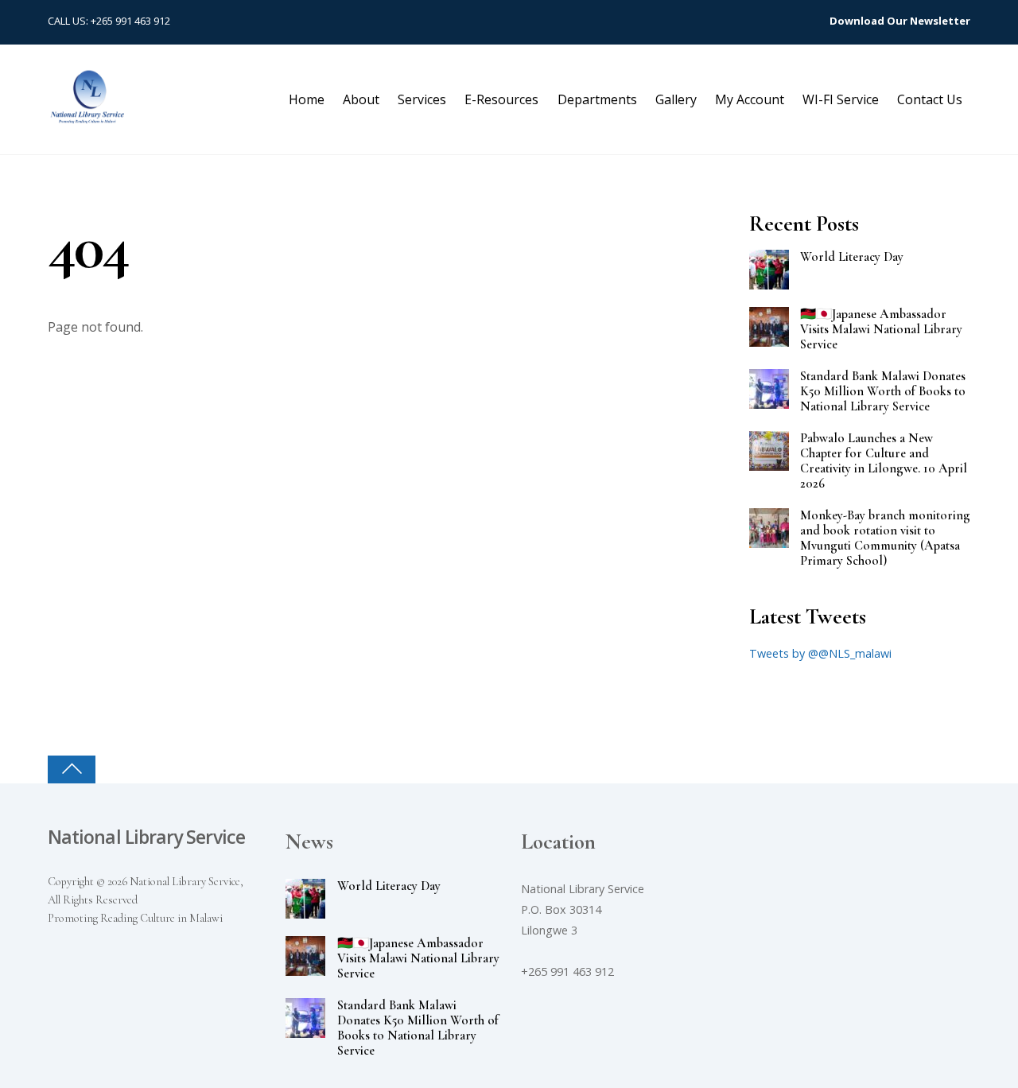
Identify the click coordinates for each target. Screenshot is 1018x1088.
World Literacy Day (851, 257)
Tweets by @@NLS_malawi (820, 653)
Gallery (676, 99)
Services (422, 99)
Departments (597, 99)
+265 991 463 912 (130, 21)
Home (306, 99)
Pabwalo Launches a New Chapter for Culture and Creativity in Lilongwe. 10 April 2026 (883, 461)
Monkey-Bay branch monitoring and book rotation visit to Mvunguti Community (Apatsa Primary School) (885, 538)
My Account (749, 99)
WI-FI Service (840, 99)
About (361, 99)
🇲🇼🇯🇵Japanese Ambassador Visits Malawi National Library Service (881, 329)
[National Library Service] (87, 115)
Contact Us (929, 99)
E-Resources (501, 99)
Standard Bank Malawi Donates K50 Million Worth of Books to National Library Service (883, 391)
